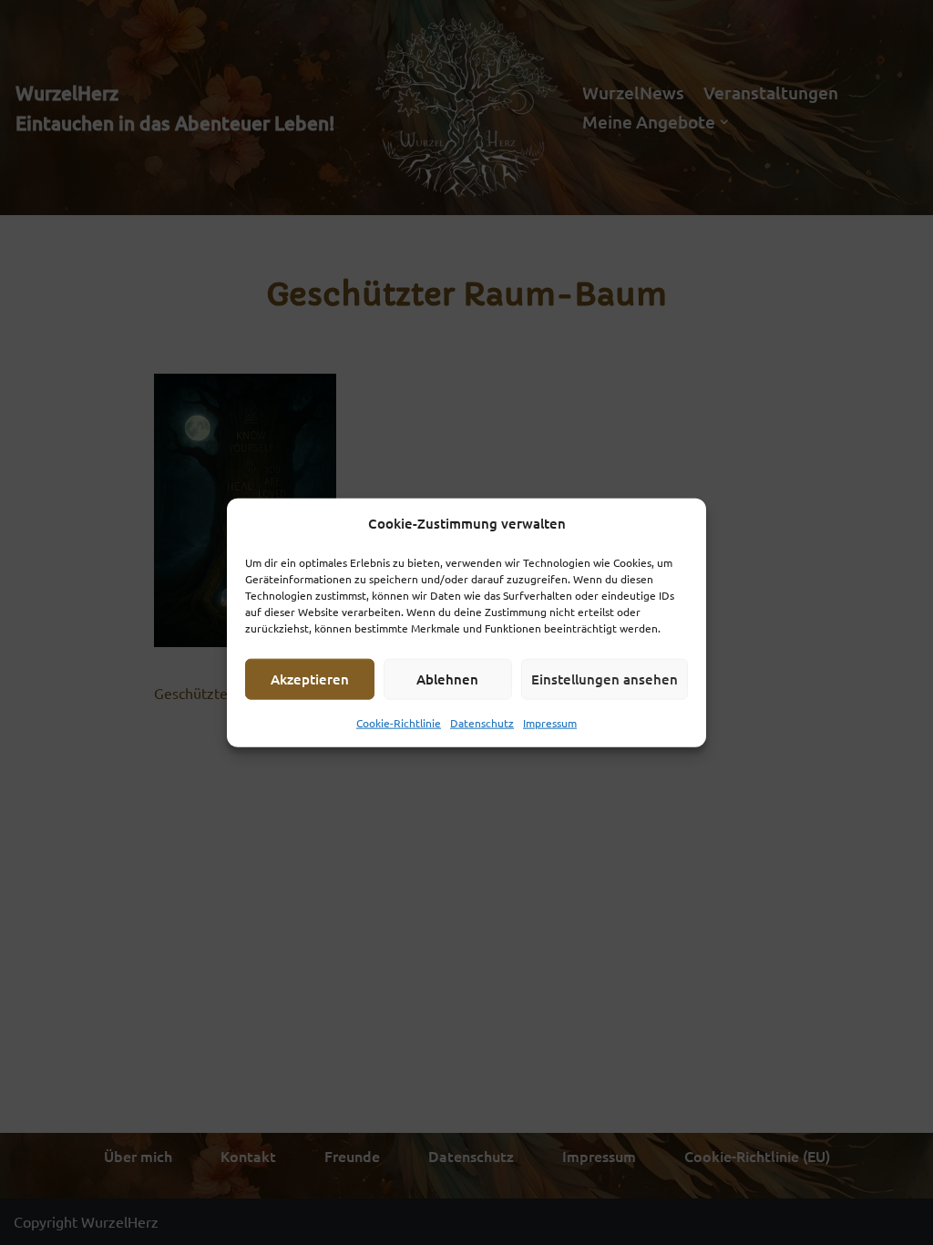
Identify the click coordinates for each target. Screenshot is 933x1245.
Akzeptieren (310, 679)
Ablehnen (447, 679)
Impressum (550, 722)
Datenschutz (482, 722)
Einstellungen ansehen (604, 679)
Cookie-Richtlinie (398, 722)
